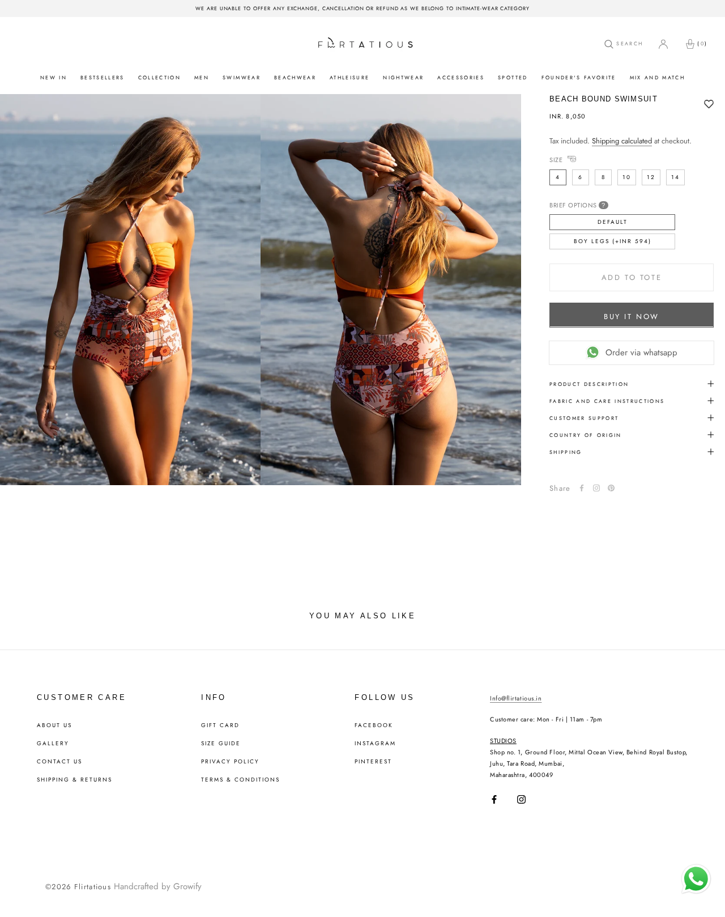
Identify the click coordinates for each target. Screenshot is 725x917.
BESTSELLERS (102, 77)
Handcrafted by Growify (158, 886)
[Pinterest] (611, 488)
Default (613, 221)
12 (651, 176)
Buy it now (631, 316)
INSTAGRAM (375, 743)
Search (628, 43)
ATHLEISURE (349, 77)
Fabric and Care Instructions (607, 400)
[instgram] (596, 488)
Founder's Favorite (578, 77)
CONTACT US (59, 762)
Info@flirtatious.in (515, 698)
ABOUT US (54, 725)
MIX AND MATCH (657, 77)
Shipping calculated (622, 140)
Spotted (512, 77)
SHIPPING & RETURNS (74, 780)
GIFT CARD (220, 725)
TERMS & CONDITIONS (240, 780)
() (702, 43)
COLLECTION (159, 77)
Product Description (589, 383)
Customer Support (584, 417)
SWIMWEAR (242, 77)
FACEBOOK (374, 725)
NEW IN (53, 77)
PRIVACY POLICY (230, 762)
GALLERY (53, 743)
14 (675, 176)
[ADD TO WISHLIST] (709, 105)
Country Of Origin (585, 434)
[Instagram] (521, 799)
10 (626, 176)
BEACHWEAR (295, 77)
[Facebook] (581, 488)
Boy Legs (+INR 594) (612, 240)
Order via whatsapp (641, 352)
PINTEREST (373, 762)
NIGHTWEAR (403, 77)
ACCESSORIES (460, 77)
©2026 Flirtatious (78, 886)
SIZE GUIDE (221, 743)
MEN (201, 77)
